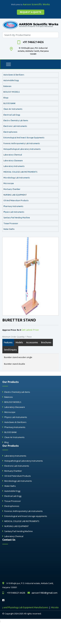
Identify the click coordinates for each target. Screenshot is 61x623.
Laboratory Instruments (13, 166)
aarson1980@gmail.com (44, 592)
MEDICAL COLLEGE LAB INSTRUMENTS (20, 172)
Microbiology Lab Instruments (16, 178)
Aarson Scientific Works (36, 4)
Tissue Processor (10, 223)
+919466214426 (16, 592)
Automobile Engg (11, 80)
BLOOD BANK (9, 103)
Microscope (8, 183)
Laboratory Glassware (13, 161)
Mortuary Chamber (11, 189)
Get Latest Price (30, 329)
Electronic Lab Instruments (15, 126)
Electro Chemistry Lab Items (15, 120)
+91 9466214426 (33, 42)
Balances (7, 86)
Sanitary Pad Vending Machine (16, 218)
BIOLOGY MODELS (11, 92)
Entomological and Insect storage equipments (23, 138)
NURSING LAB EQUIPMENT (15, 195)
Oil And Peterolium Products (15, 200)
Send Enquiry (10, 349)
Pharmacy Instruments (13, 206)
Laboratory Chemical (12, 155)
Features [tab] (8, 342)
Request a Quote (30, 12)
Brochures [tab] (46, 342)
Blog (6, 442)
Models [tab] (19, 342)
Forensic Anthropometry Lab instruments (21, 143)
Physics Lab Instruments (13, 212)
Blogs (5, 98)
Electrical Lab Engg (11, 115)
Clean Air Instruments (12, 109)
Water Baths (8, 229)
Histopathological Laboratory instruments (22, 149)
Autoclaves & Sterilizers (13, 75)
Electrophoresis (10, 132)
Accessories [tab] (32, 342)
